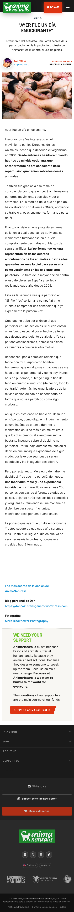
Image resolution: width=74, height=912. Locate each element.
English (31, 865)
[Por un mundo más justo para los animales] (17, 7)
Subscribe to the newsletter (39, 798)
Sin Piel (38, 18)
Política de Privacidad (18, 907)
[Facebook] (25, 854)
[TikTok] (49, 854)
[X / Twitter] (33, 854)
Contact (9, 770)
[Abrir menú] (67, 6)
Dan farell (20, 61)
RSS (64, 907)
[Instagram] (41, 854)
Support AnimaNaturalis (32, 710)
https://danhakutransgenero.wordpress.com (36, 606)
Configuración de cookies (44, 907)
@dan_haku (23, 65)
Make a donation (39, 811)
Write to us (39, 786)
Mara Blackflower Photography (26, 621)
